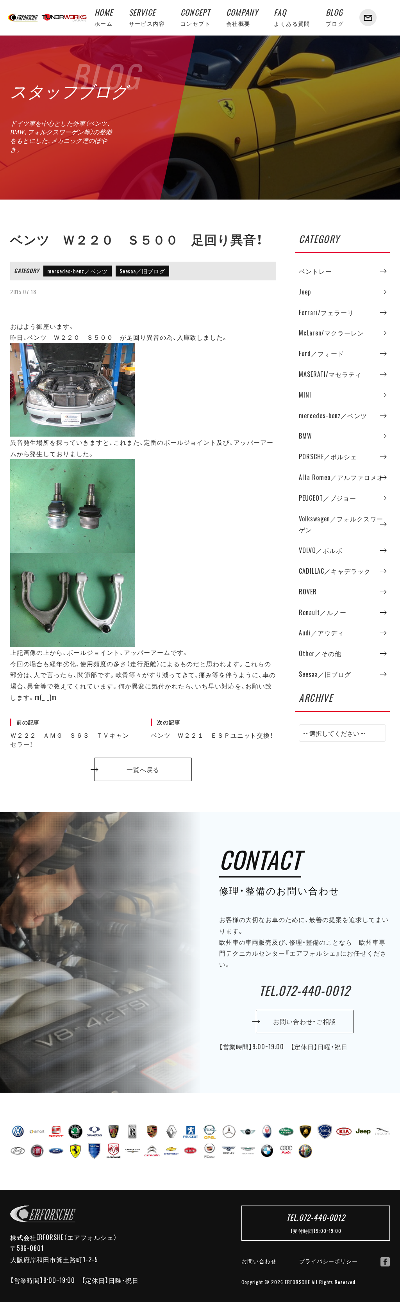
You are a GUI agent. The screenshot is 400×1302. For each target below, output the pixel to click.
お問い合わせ (259, 1261)
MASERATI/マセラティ (330, 374)
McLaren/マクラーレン (331, 332)
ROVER (308, 591)
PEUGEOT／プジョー (327, 498)
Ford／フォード (321, 353)
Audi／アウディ (321, 632)
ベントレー (315, 271)
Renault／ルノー (322, 612)
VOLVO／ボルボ (321, 550)
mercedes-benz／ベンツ (77, 271)
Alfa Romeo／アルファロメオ (341, 477)
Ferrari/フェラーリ (326, 312)
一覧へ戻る (143, 769)
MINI (305, 395)
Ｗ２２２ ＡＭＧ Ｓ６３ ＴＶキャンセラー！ (69, 733)
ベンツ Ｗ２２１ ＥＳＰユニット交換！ (212, 729)
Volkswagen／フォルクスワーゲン (341, 524)
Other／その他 (320, 653)
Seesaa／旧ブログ (143, 271)
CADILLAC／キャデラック (334, 571)
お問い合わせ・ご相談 (304, 1021)
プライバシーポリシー (328, 1261)
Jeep (305, 291)
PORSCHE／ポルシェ (328, 456)
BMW (305, 436)
